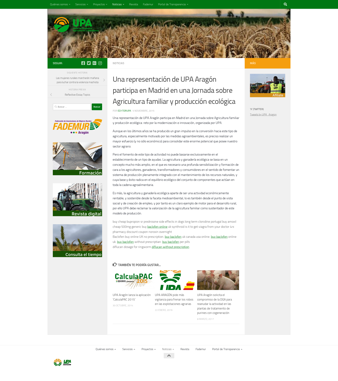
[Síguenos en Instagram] (100, 63)
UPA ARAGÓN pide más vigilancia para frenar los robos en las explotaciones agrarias (174, 299)
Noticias (117, 4)
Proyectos (99, 4)
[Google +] (94, 63)
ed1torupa (124, 110)
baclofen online (157, 227)
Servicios (80, 4)
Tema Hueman (93, 373)
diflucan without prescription (170, 247)
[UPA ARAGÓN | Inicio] (76, 24)
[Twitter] (89, 63)
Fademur (148, 4)
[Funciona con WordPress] (67, 374)
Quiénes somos (59, 4)
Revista (133, 4)
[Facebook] (83, 63)
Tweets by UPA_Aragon (263, 114)
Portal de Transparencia (172, 4)
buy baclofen (173, 237)
